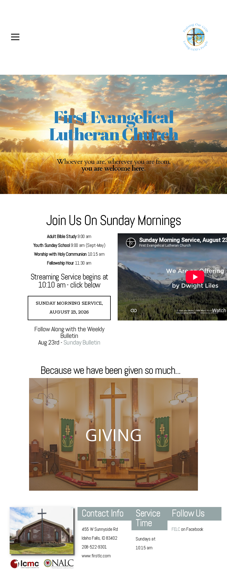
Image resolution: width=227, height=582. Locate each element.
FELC (176, 529)
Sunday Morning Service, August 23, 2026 (69, 308)
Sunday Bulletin (81, 342)
